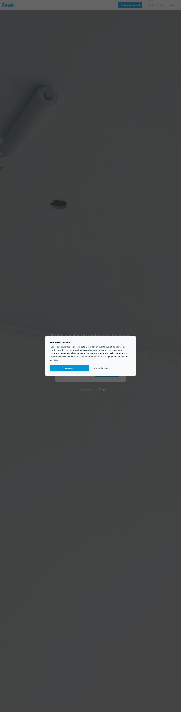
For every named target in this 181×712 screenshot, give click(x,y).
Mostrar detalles (100, 368)
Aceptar (69, 368)
